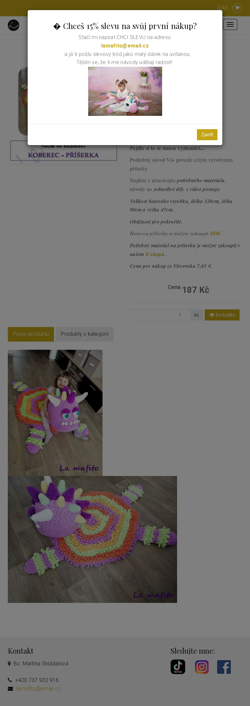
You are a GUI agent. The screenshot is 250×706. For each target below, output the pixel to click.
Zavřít (207, 134)
